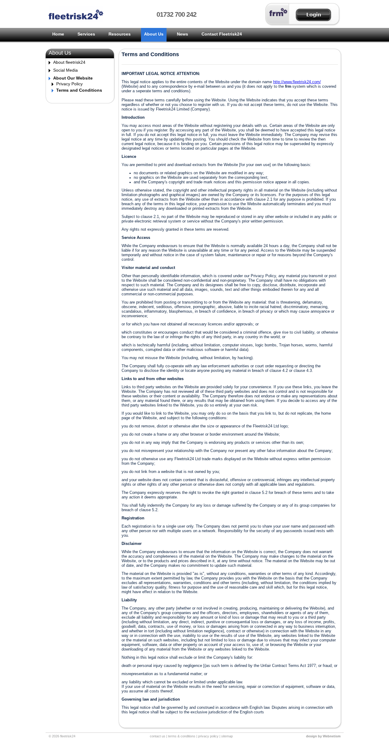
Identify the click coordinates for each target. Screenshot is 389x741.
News (182, 34)
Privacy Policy (69, 83)
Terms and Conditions (79, 90)
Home (58, 34)
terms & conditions (181, 736)
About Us (154, 34)
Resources (119, 34)
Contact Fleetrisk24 (221, 34)
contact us (157, 736)
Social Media (65, 70)
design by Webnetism (323, 736)
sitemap (227, 736)
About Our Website (73, 78)
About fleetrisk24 (69, 62)
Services (86, 34)
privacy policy (208, 736)
